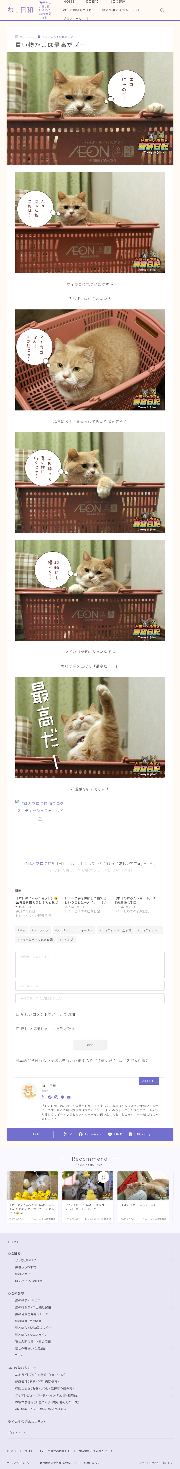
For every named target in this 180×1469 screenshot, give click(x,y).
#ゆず (22, 930)
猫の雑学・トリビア (28, 1300)
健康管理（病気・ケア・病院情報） (37, 1381)
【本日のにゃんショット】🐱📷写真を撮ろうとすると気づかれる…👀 (36, 902)
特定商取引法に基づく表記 (56, 1463)
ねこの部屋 (16, 1293)
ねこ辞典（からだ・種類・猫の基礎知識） (42, 1409)
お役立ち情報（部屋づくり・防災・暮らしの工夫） (47, 1402)
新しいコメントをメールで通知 (48, 1014)
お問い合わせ (92, 1463)
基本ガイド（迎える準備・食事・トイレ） (40, 1374)
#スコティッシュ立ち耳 (115, 930)
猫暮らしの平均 (25, 1267)
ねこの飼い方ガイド (77, 10)
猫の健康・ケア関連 (28, 1321)
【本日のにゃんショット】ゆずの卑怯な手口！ (135, 900)
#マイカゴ (66, 939)
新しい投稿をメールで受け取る (48, 1028)
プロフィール (72, 18)
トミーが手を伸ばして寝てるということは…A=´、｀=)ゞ (86, 900)
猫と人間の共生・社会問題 (33, 1341)
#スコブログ (40, 930)
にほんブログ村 (37, 863)
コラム (19, 1355)
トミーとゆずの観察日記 (57, 36)
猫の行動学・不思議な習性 (33, 1307)
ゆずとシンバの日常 (29, 1281)
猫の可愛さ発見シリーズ (32, 1314)
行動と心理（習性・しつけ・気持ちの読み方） (44, 1388)
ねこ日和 (20, 10)
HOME (13, 1242)
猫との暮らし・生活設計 (31, 1348)
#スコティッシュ (149, 930)
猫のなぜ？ (23, 1274)
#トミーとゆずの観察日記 (35, 939)
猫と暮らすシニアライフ (31, 1334)
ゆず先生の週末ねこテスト (121, 10)
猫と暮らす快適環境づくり (33, 1327)
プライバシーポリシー (19, 1463)
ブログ (29, 1451)
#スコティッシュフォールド (74, 930)
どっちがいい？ (25, 1260)
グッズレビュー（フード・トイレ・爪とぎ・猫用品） (47, 1395)
